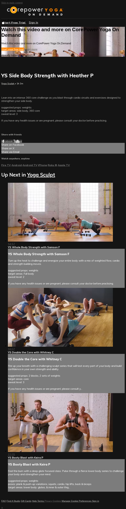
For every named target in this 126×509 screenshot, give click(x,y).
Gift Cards (26, 501)
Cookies (57, 501)
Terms (40, 501)
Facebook (7, 141)
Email (19, 141)
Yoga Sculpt (8, 83)
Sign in (29, 55)
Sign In (33, 22)
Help (34, 501)
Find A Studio (13, 501)
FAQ (3, 501)
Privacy (48, 501)
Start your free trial (12, 49)
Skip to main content (12, 2)
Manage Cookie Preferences (77, 501)
